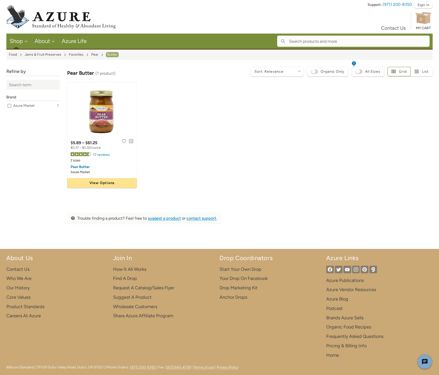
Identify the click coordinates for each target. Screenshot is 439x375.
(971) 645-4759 (178, 367)
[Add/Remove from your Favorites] (124, 141)
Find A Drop (125, 278)
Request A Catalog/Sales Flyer (143, 288)
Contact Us (393, 28)
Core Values (18, 297)
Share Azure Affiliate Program (143, 316)
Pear (94, 54)
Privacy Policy (227, 367)
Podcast (334, 308)
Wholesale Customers (135, 306)
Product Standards (25, 306)
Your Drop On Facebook (244, 278)
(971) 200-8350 (397, 4)
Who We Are (19, 278)
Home (332, 355)
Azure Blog (337, 299)
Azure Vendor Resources (351, 289)
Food (13, 54)
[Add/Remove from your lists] (131, 141)
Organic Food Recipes (348, 327)
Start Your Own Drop (240, 269)
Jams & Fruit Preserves (43, 54)
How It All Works (129, 269)
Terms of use (203, 367)
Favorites (76, 54)
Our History (18, 288)
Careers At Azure (23, 316)
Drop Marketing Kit (239, 288)
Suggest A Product (132, 297)
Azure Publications (345, 280)
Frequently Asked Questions (354, 336)
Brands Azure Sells (345, 318)
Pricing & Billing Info (346, 346)
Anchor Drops (233, 297)
